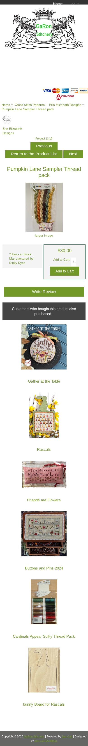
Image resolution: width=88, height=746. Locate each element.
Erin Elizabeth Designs (65, 105)
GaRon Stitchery (34, 736)
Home (58, 4)
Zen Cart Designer (46, 740)
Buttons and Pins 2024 (44, 568)
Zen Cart (67, 736)
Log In (74, 4)
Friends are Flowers (44, 500)
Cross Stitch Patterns (30, 105)
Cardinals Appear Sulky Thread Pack (44, 636)
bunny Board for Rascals (44, 704)
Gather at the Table (44, 381)
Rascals (44, 449)
